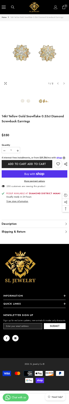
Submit (55, 326)
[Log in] (55, 7)
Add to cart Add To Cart (27, 164)
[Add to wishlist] (58, 164)
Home (4, 17)
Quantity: (6, 145)
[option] (34, 54)
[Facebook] (6, 338)
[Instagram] (15, 338)
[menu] (4, 7)
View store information (17, 201)
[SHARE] (64, 164)
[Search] (13, 7)
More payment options (34, 181)
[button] (58, 83)
